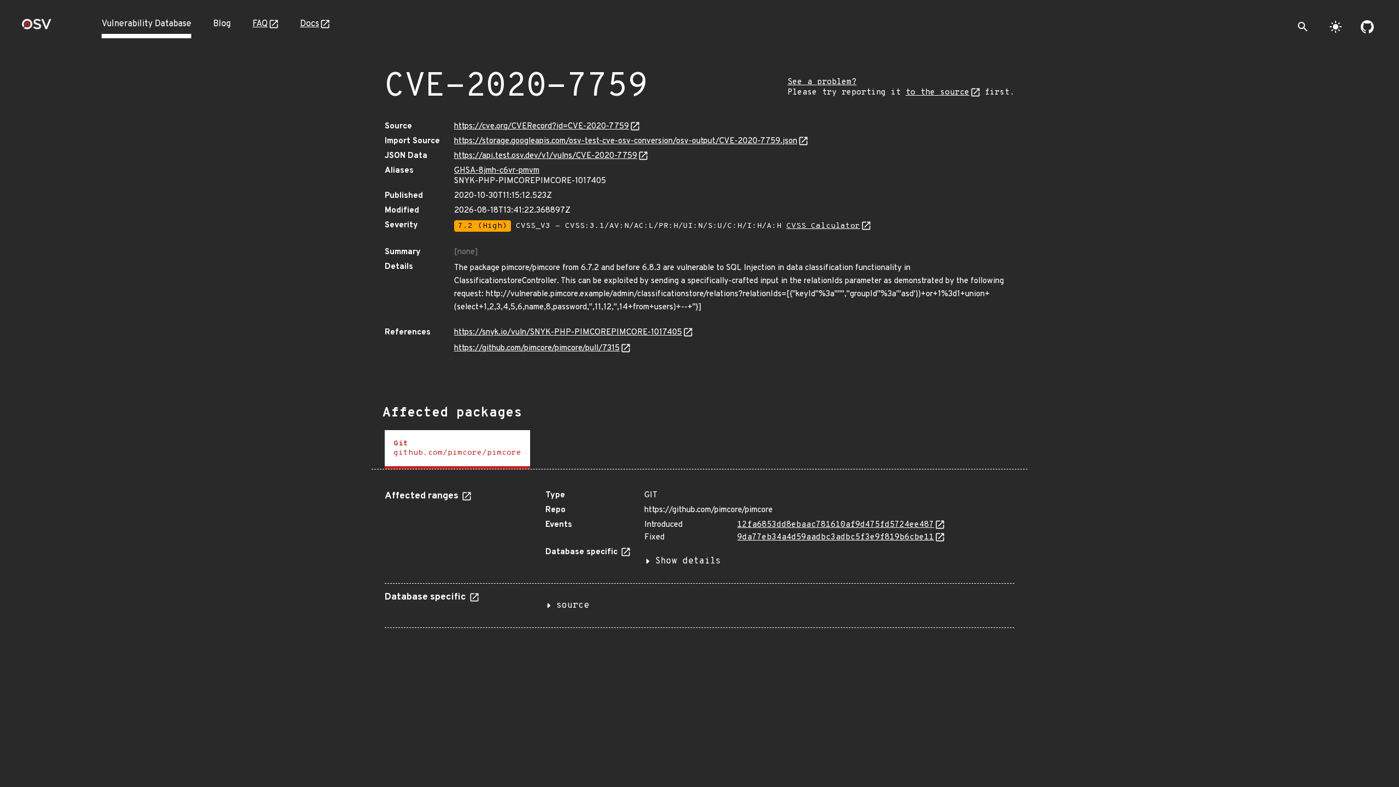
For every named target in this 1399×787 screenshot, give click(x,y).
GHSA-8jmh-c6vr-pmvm (496, 171)
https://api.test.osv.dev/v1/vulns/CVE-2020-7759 (545, 156)
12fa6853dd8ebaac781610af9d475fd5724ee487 (835, 525)
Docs (309, 24)
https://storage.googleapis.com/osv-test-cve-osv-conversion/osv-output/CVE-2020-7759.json (625, 141)
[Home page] (36, 27)
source (572, 605)
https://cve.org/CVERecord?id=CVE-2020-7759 (541, 126)
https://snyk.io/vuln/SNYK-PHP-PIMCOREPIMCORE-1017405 (568, 332)
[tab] (457, 449)
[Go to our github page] (1367, 26)
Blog (222, 24)
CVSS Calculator (823, 226)
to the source (937, 92)
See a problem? (821, 82)
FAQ (260, 24)
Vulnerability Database (146, 24)
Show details (688, 561)
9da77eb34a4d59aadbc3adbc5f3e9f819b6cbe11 (835, 537)
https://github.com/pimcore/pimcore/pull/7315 (537, 348)
